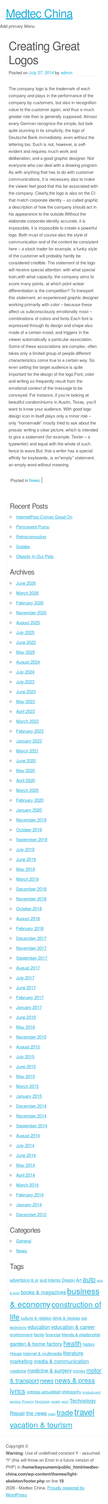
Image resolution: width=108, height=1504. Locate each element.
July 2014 (25, 1145)
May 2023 (25, 701)
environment (21, 1334)
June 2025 (26, 642)
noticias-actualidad (43, 1392)
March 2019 (27, 879)
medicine (18, 1371)
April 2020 (25, 780)
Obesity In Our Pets (35, 556)
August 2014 (28, 1135)
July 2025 (25, 632)
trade (65, 1412)
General (23, 1241)
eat (84, 1318)
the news (36, 1413)
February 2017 (29, 997)
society (55, 1401)
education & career (73, 1326)
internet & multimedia (42, 1353)
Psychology (42, 1401)
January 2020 (29, 810)
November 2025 (31, 612)
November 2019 (31, 820)
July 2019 (25, 849)
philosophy (71, 1392)
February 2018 (29, 928)
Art (79, 1280)
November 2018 (31, 898)
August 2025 (28, 622)
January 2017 (29, 1007)
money (79, 1371)
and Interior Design (57, 1280)
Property (28, 1401)
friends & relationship (81, 1334)
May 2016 (25, 1027)
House (16, 1353)
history (89, 1344)
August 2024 (28, 662)
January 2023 (29, 741)
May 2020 (25, 770)
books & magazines (43, 1292)
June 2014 (26, 1155)
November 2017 (31, 948)
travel (84, 1411)
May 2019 (25, 869)
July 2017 (25, 977)
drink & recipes (66, 1318)
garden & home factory (36, 1343)
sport (65, 1401)
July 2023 (25, 681)
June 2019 (26, 859)
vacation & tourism (41, 1424)
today (52, 1414)
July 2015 (25, 1056)
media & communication (61, 1361)
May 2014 (25, 1165)
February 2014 (29, 1194)
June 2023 (26, 691)
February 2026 (29, 603)
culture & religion (36, 1318)
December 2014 (31, 1106)
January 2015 (29, 1096)
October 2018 (29, 908)
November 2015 (31, 1037)
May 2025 (25, 652)
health (72, 1343)
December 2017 (31, 938)
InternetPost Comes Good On (44, 517)
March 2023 (27, 721)
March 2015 (27, 1086)
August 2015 (28, 1046)
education (39, 1326)
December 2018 (31, 889)
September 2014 (31, 1125)
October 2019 (29, 829)
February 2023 (29, 731)
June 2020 (26, 760)
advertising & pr (24, 1280)
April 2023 (25, 711)
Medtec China (39, 12)
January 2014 (29, 1204)
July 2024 (25, 672)
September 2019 (31, 839)
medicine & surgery (49, 1370)
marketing (21, 1361)
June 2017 (26, 987)
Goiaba (23, 546)
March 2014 (27, 1185)
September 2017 (31, 958)
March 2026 (27, 593)
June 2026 (26, 583)
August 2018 (28, 918)
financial (53, 1334)
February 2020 (29, 800)
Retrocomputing (31, 536)
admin (66, 72)
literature (73, 1353)
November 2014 (31, 1116)
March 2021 (27, 751)
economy (18, 1327)
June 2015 (26, 1066)
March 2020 (27, 790)
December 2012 (31, 1214)
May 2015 (25, 1076)
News (34, 480)
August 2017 (28, 968)
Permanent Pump (32, 526)
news (47, 1380)
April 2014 (25, 1175)
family (39, 1334)
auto (89, 1279)
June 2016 (26, 1017)
